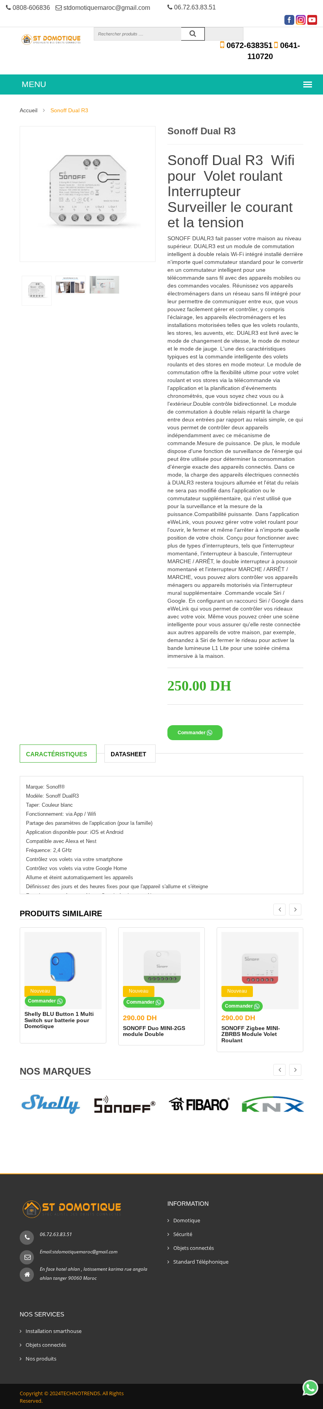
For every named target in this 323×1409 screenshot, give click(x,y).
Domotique (186, 1220)
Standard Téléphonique (200, 1261)
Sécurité (182, 1234)
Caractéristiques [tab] (56, 754)
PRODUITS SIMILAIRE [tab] (61, 913)
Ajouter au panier (196, 716)
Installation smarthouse (54, 1331)
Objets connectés (193, 1247)
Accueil (28, 110)
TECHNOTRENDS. (81, 1393)
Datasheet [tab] (128, 754)
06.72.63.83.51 (56, 1234)
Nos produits (41, 1358)
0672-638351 (248, 45)
